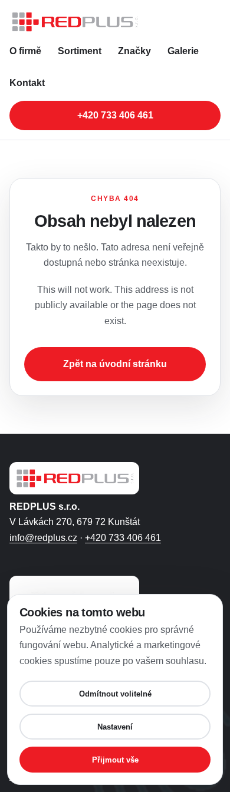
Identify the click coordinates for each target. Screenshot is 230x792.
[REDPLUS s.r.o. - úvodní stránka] (115, 21)
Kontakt (27, 83)
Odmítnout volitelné (115, 693)
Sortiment (79, 51)
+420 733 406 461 (115, 115)
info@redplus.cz (43, 538)
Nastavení (115, 726)
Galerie (183, 51)
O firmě (25, 51)
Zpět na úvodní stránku (115, 364)
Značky (134, 51)
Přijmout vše (115, 759)
